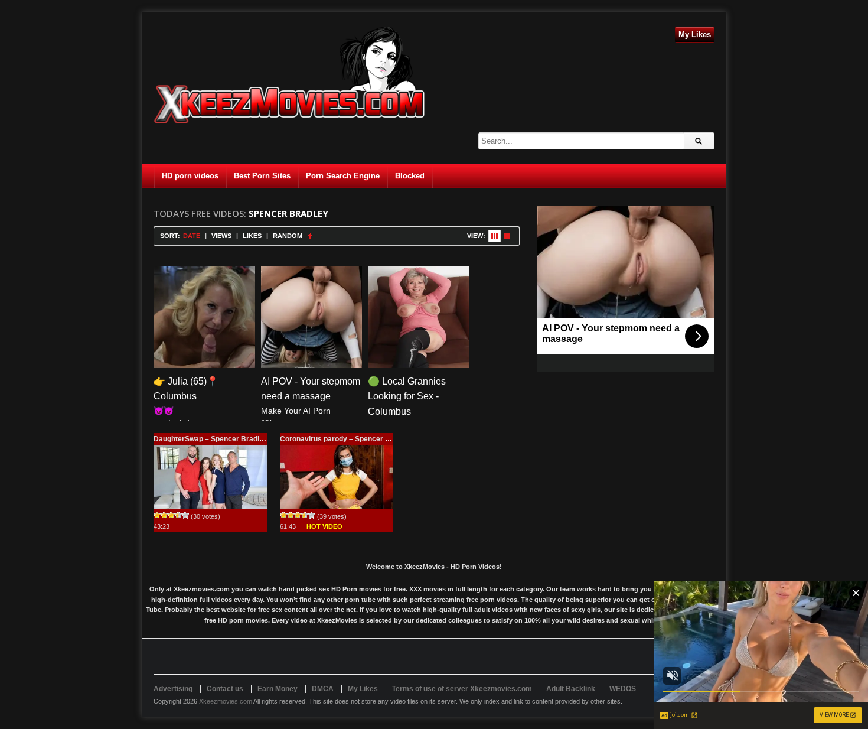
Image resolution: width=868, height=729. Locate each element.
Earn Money (277, 689)
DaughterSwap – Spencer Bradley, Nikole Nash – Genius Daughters (267, 439)
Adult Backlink (570, 689)
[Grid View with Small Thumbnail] (494, 236)
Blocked (410, 175)
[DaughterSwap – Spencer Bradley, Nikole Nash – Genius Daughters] (210, 477)
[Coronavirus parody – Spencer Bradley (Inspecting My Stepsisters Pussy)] (336, 477)
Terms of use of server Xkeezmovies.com (462, 689)
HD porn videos (190, 175)
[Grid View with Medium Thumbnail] (507, 236)
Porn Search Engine (343, 175)
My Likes (694, 34)
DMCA (323, 689)
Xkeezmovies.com (225, 701)
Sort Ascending (310, 236)
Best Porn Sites (262, 175)
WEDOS (622, 689)
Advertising (173, 689)
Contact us (225, 689)
